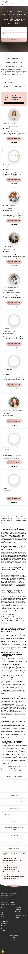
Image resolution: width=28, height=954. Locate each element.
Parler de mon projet (14, 138)
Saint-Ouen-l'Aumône (14, 808)
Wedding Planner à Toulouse (8, 902)
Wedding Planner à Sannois (10, 867)
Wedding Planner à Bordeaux (8, 900)
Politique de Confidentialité (14, 942)
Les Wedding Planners (12, 58)
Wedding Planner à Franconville (11, 871)
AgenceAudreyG (9, 124)
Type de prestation (9, 82)
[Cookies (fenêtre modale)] (2, 951)
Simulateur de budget (21, 915)
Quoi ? (4, 28)
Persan (14, 821)
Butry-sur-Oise (14, 835)
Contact (3, 917)
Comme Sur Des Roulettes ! (13, 411)
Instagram (5, 921)
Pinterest (4, 923)
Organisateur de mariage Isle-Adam (14, 802)
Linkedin (4, 925)
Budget (6, 86)
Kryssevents (7, 370)
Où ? (4, 33)
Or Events (7, 488)
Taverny (14, 782)
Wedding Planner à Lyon (7, 897)
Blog (2, 914)
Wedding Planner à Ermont (10, 869)
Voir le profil (14, 142)
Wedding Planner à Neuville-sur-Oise (12, 860)
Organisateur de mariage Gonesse (14, 842)
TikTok (4, 930)
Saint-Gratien (14, 795)
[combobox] (14, 29)
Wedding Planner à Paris (7, 895)
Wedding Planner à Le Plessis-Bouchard (13, 874)
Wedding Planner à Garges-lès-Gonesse (13, 876)
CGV (14, 939)
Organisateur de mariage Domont (14, 815)
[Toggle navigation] (24, 2)
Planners (8, 55)
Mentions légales (14, 935)
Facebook (5, 928)
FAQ (2, 912)
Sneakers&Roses (9, 206)
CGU (14, 937)
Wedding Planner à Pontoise (10, 863)
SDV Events (7, 165)
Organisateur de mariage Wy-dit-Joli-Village (14, 828)
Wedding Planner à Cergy (9, 858)
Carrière (17, 917)
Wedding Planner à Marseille (8, 904)
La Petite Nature (9, 247)
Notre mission (18, 907)
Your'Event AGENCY (11, 288)
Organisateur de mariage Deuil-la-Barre (14, 789)
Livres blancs (18, 913)
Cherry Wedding (9, 329)
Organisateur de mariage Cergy (14, 776)
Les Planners (4, 910)
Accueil (3, 907)
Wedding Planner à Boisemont (11, 878)
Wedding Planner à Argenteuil (10, 865)
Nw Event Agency (10, 447)
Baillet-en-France (14, 848)
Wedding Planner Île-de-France (15, 62)
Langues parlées (17, 86)
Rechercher (14, 39)
